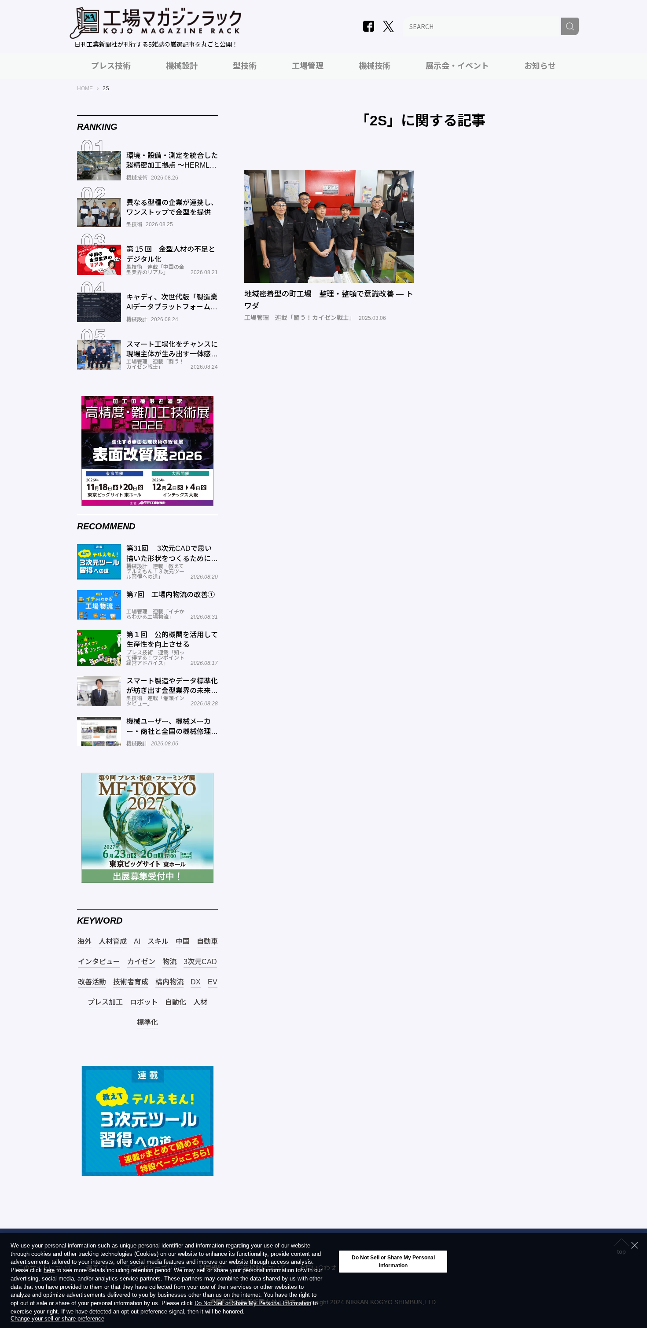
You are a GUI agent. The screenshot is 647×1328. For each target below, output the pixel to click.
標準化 (147, 1022)
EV (212, 982)
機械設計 (182, 66)
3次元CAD (200, 961)
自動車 (207, 941)
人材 (200, 1002)
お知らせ (540, 66)
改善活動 (92, 982)
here (49, 1270)
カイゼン (141, 961)
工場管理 (308, 66)
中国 (183, 941)
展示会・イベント (457, 66)
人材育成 (113, 941)
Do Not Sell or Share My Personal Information (253, 1303)
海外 (84, 941)
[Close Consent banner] (634, 1245)
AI (137, 941)
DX (196, 982)
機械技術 (374, 66)
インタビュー (99, 961)
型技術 (245, 66)
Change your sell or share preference (57, 1319)
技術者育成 (130, 982)
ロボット (144, 1002)
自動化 (175, 1002)
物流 (169, 961)
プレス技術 (111, 66)
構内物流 (169, 982)
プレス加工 (105, 1002)
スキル (158, 941)
